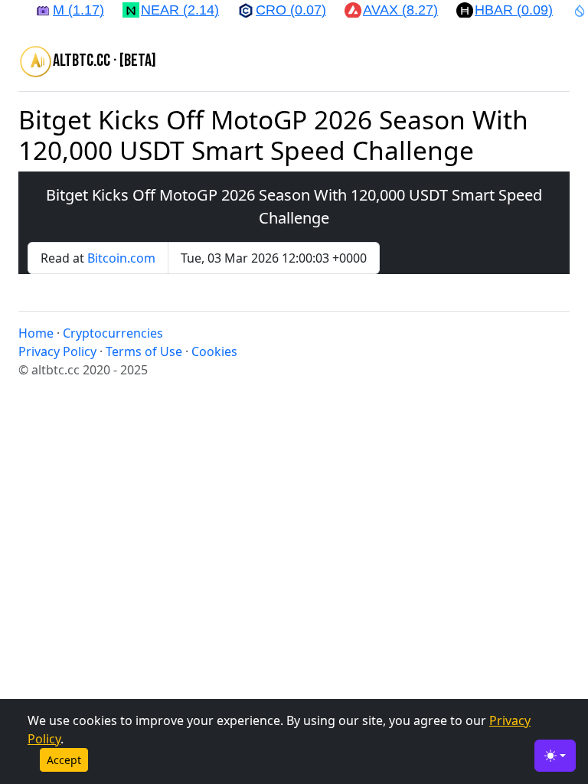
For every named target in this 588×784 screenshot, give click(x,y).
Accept (64, 760)
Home (36, 333)
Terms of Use (144, 351)
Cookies (214, 351)
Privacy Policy (57, 351)
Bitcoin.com (121, 258)
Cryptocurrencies (113, 333)
